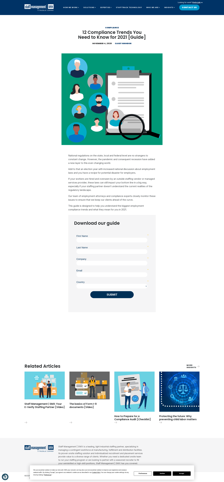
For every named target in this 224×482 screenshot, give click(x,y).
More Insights (191, 366)
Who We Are (152, 7)
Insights (168, 7)
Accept (181, 473)
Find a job (196, 2)
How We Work (70, 7)
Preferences (143, 473)
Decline (162, 473)
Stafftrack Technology (129, 7)
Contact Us (189, 7)
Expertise (105, 7)
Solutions (88, 7)
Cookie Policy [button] (96, 472)
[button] (5, 477)
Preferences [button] (47, 475)
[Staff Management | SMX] (39, 7)
